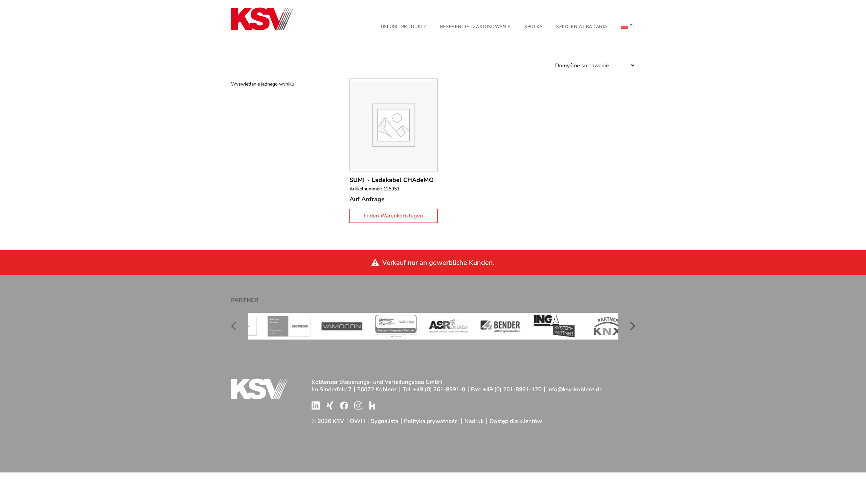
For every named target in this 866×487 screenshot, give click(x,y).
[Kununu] (372, 405)
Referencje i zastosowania (475, 27)
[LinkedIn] (316, 405)
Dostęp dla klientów (515, 421)
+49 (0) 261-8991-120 (512, 389)
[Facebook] (344, 405)
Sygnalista (384, 421)
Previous (236, 326)
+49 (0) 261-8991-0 (439, 389)
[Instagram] (358, 405)
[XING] (330, 405)
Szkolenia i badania (581, 27)
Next (630, 326)
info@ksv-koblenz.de (574, 389)
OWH (357, 421)
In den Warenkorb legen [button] (393, 215)
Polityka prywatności (431, 421)
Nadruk (474, 421)
